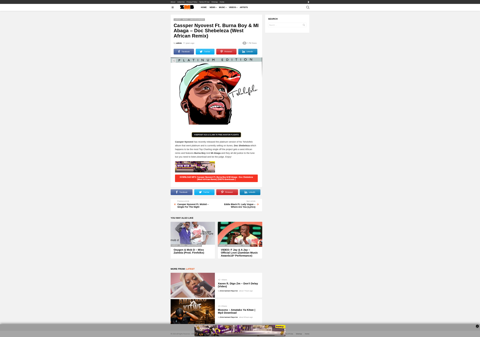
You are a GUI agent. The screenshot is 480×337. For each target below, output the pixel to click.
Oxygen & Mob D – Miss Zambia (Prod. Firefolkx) (189, 251)
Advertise (181, 2)
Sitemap (214, 2)
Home (222, 2)
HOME (204, 7)
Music (182, 245)
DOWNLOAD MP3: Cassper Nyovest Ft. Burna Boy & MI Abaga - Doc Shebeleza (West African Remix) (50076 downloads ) (216, 178)
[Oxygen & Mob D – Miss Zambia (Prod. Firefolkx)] (192, 234)
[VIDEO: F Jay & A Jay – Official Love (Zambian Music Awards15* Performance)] (240, 234)
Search (303, 25)
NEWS (212, 7)
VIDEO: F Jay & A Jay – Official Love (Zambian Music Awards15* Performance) (239, 252)
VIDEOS (232, 7)
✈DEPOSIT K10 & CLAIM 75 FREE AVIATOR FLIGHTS (216, 135)
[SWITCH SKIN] (308, 2)
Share (174, 61)
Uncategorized (194, 245)
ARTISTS (244, 7)
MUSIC (222, 7)
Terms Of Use (204, 2)
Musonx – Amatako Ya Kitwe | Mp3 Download (236, 311)
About (173, 2)
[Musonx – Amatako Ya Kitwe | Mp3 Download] (193, 311)
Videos (246, 245)
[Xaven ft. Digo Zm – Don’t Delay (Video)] (193, 285)
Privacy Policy (192, 2)
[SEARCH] (307, 7)
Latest (175, 245)
